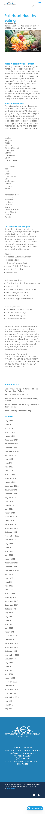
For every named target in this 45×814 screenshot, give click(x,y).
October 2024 (11, 494)
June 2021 (9, 620)
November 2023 (11, 528)
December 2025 (11, 440)
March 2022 (10, 593)
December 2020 (11, 643)
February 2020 (11, 682)
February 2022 (11, 597)
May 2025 (9, 467)
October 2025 (11, 447)
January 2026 (11, 436)
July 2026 (9, 421)
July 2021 (8, 616)
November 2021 (11, 605)
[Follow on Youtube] (34, 795)
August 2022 (10, 574)
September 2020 (12, 655)
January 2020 (11, 685)
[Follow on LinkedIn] (39, 795)
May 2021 (8, 624)
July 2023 (9, 543)
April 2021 (9, 628)
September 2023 (12, 536)
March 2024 (10, 513)
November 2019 (11, 689)
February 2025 (11, 478)
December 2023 (11, 524)
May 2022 (9, 586)
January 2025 (11, 482)
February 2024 (11, 517)
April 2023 (9, 555)
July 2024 (9, 501)
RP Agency (11, 788)
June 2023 (9, 547)
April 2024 (9, 509)
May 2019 (8, 709)
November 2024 (12, 490)
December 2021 (11, 601)
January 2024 (11, 520)
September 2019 (12, 697)
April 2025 (9, 470)
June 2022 (9, 582)
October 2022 (11, 566)
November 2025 (11, 444)
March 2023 (10, 559)
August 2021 (10, 613)
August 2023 (10, 540)
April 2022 (9, 589)
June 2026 (9, 424)
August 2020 (10, 659)
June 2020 (9, 666)
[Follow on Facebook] (29, 795)
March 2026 (10, 432)
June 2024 (9, 505)
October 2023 (11, 532)
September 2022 (12, 570)
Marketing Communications (12, 25)
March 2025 (10, 474)
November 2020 (11, 647)
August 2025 (10, 455)
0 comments (31, 28)
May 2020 (9, 670)
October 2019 (10, 693)
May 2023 (9, 551)
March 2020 (10, 678)
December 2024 (12, 486)
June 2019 (9, 705)
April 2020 (9, 674)
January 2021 (10, 639)
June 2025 (9, 463)
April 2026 (9, 428)
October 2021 (10, 609)
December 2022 (11, 563)
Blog (23, 28)
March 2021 (9, 632)
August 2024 (10, 497)
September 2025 (12, 451)
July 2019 (8, 701)
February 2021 (11, 636)
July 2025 (9, 459)
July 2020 (9, 662)
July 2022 (9, 578)
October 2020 (11, 651)
